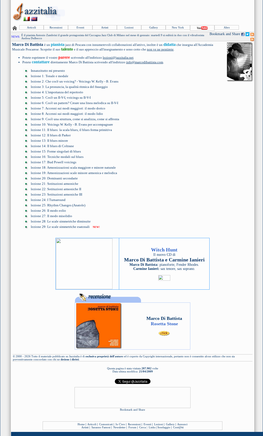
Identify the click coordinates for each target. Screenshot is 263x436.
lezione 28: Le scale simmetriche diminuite (61, 221)
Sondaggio (163, 427)
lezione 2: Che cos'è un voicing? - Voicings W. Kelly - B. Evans (74, 81)
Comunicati (106, 424)
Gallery (153, 27)
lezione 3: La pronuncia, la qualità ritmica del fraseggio (69, 87)
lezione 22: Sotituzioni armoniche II (56, 189)
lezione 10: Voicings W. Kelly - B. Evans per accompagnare (72, 124)
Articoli (31, 27)
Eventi (80, 27)
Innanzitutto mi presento (48, 71)
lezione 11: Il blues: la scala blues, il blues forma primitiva (71, 130)
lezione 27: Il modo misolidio (51, 216)
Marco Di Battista (28, 44)
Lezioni (129, 27)
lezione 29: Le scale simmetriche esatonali (60, 227)
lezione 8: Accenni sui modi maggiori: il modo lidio (67, 114)
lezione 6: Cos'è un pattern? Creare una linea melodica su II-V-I (74, 103)
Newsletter (119, 427)
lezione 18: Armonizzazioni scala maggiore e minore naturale (73, 167)
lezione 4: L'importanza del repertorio (57, 92)
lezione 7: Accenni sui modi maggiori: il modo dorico (68, 108)
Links (152, 427)
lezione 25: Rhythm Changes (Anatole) (58, 205)
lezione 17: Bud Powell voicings (53, 162)
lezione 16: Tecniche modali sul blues (57, 157)
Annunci (182, 424)
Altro (227, 27)
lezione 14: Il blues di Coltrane (52, 146)
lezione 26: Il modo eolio (48, 210)
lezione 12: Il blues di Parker (51, 135)
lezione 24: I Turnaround (48, 200)
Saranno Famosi (100, 427)
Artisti (104, 27)
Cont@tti (178, 427)
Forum (132, 427)
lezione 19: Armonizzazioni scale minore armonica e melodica (74, 173)
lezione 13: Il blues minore (49, 141)
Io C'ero (120, 424)
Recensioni (56, 27)
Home (81, 424)
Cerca (142, 427)
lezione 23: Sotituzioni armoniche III (56, 194)
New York (178, 27)
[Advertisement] (160, 12)
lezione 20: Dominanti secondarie (54, 178)
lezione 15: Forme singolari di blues (56, 151)
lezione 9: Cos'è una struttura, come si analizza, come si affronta (75, 119)
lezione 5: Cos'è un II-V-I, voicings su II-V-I (61, 97)
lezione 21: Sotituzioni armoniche (54, 184)
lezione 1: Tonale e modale (49, 76)
